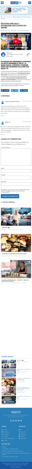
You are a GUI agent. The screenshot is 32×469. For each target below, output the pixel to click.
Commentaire (5, 147)
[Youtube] (21, 421)
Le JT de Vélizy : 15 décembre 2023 (23, 397)
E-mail (3, 175)
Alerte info (9, 17)
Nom (3, 168)
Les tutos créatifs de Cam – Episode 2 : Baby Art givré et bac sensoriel (19, 10)
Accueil (4, 17)
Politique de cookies (22, 464)
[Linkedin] (18, 421)
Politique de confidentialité (11, 464)
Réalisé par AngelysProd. (16, 467)
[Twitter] (13, 421)
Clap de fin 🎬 (6, 227)
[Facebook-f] (11, 421)
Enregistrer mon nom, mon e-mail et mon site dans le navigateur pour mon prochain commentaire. (15, 191)
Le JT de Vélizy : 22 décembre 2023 (23, 370)
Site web (3, 181)
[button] (2, 2)
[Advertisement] (16, 304)
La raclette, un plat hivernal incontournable (14, 253)
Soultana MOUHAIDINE (11, 101)
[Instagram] (16, 421)
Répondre (3, 115)
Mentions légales (25, 463)
